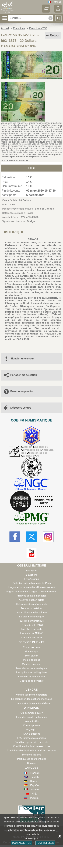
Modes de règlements (31, 680)
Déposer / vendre (20, 407)
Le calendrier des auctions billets (31, 703)
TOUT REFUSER (45, 843)
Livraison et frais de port (31, 676)
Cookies (31, 763)
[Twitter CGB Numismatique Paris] (31, 536)
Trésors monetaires (31, 608)
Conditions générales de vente (31, 742)
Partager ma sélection (23, 374)
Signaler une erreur (22, 358)
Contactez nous (31, 647)
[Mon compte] (58, 11)
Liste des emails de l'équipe (31, 717)
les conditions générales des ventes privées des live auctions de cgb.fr (31, 138)
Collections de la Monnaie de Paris (31, 583)
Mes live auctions (31, 664)
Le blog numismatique (31, 616)
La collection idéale (31, 629)
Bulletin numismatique (31, 620)
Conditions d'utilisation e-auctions (31, 746)
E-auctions (31, 574)
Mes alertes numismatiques (31, 668)
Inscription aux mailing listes (31, 672)
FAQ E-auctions (31, 733)
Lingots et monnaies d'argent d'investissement (31, 591)
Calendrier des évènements (31, 604)
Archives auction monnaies (31, 595)
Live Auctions (31, 579)
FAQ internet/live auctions (31, 737)
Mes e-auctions (31, 659)
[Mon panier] (46, 11)
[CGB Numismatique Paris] (7, 12)
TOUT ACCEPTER (21, 843)
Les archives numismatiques (31, 612)
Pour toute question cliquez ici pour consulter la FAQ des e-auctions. (31, 155)
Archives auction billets (31, 599)
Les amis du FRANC (31, 633)
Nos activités (31, 721)
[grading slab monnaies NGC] (31, 484)
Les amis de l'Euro (31, 637)
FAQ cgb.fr (31, 729)
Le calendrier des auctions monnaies (31, 698)
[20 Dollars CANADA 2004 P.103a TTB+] (31, 78)
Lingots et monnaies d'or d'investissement (31, 587)
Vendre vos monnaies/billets (31, 694)
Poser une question (22, 391)
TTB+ (31, 168)
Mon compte (31, 651)
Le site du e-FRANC (31, 625)
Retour (55, 35)
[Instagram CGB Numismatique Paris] (48, 536)
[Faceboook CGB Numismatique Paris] (14, 536)
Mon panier (31, 655)
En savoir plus (31, 838)
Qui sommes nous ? (31, 712)
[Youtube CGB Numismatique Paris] (31, 553)
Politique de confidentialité (31, 758)
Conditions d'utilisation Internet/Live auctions (31, 750)
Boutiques (31, 570)
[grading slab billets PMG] (31, 519)
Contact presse (31, 725)
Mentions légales (31, 754)
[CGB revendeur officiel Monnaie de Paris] (31, 501)
